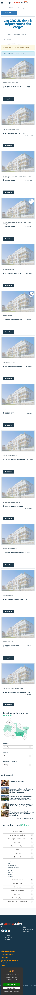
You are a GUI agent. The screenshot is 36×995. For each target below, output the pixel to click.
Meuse (10, 869)
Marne (10, 863)
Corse (23, 849)
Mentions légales (28, 929)
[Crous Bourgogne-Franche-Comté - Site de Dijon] (18, 161)
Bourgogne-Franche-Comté (20, 839)
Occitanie (23, 894)
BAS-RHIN (6, 744)
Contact (7, 935)
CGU (24, 927)
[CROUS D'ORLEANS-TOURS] (18, 487)
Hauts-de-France (22, 880)
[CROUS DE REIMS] (18, 254)
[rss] (9, 931)
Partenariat (8, 937)
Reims (17, 756)
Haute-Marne (12, 865)
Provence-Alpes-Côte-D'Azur (20, 901)
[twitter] (5, 931)
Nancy (17, 765)
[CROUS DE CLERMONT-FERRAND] (18, 674)
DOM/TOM (23, 853)
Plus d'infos (8, 99)
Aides (3, 965)
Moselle (10, 871)
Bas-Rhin (11, 872)
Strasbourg (17, 747)
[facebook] (2, 931)
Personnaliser (11, 988)
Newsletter (26, 931)
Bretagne (23, 842)
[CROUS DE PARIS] (18, 394)
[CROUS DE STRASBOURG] (18, 114)
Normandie (23, 887)
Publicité (7, 939)
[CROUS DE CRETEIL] (18, 347)
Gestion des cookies (30, 985)
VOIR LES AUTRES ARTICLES (25, 818)
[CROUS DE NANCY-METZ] (18, 68)
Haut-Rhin (11, 874)
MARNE (5, 753)
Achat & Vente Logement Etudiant (9, 961)
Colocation (4, 957)
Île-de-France (22, 883)
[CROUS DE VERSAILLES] (18, 441)
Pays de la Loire (22, 898)
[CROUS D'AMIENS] (18, 580)
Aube (9, 861)
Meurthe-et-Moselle (13, 867)
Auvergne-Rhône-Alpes (21, 835)
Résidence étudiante (8, 951)
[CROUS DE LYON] (18, 301)
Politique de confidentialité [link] (11, 991)
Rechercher (9, 13)
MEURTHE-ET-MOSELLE (10, 761)
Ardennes (11, 860)
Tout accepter (11, 985)
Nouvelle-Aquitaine (21, 890)
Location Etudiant (7, 954)
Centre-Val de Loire (21, 846)
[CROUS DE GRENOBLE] (18, 534)
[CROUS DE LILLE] (18, 627)
